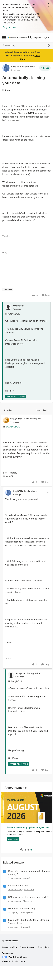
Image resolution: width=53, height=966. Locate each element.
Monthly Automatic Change (22, 908)
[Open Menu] (49, 45)
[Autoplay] (21, 849)
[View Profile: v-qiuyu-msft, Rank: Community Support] (6, 420)
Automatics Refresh (18, 885)
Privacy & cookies (27, 947)
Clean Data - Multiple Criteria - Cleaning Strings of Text (28, 921)
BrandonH (25, 926)
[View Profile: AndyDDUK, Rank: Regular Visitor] (6, 68)
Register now (9, 27)
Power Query (10, 45)
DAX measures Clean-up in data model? (28, 897)
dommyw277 (27, 912)
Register (37, 37)
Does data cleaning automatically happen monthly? (29, 872)
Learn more (10, 839)
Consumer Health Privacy (13, 961)
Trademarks (7, 953)
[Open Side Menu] (4, 37)
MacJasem (27, 900)
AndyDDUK (16, 66)
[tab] (25, 849)
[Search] (30, 37)
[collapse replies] (26, 416)
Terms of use (43, 947)
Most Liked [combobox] (43, 410)
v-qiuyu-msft (16, 418)
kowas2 (26, 877)
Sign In (46, 37)
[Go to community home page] (17, 37)
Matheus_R (29, 889)
